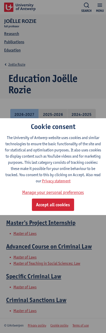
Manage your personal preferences (53, 192)
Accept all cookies (53, 205)
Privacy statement (56, 180)
